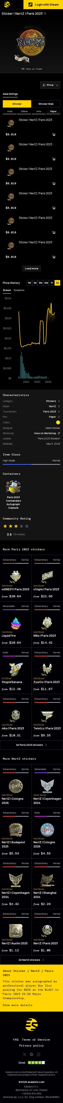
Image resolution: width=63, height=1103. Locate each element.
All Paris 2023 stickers (29, 745)
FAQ (15, 1039)
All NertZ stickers (29, 959)
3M (40, 282)
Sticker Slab (46, 103)
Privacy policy (31, 1045)
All (57, 282)
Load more (31, 268)
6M (46, 282)
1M (35, 282)
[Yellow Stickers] (58, 422)
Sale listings (10, 94)
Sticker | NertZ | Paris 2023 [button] (22, 13)
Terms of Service (36, 1039)
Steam (7, 290)
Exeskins (19, 290)
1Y (52, 282)
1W (29, 282)
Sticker (17, 103)
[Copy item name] (45, 13)
